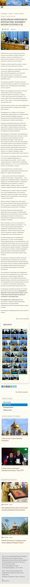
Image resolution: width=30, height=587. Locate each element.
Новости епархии (19, 13)
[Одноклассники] (5, 386)
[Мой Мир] (7, 386)
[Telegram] (16, 386)
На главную (4, 13)
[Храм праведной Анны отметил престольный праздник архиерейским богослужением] (15, 492)
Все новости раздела (22, 392)
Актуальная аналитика (8, 407)
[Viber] (9, 386)
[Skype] (13, 386)
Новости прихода (7, 402)
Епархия (22, 576)
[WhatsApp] (11, 386)
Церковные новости (7, 410)
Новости (11, 13)
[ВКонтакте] (2, 386)
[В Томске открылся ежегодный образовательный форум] (15, 456)
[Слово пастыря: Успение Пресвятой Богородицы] (15, 427)
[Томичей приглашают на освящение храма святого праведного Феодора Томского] (15, 526)
